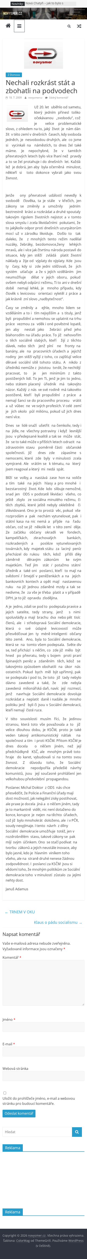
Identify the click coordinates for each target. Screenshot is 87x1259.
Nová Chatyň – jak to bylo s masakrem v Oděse (44, 6)
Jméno (9, 1019)
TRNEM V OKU (20, 911)
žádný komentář (58, 97)
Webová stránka (15, 1068)
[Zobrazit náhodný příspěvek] (79, 26)
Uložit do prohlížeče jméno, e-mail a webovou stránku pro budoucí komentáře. (39, 1101)
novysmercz (35, 97)
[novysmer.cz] (43, 10)
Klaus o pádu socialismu (58, 922)
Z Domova (14, 75)
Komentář (12, 957)
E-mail (9, 1044)
